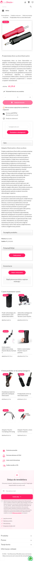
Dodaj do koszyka (17, 102)
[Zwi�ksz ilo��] (30, 97)
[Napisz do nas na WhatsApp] (30, 558)
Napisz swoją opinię (17, 272)
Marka (3, 238)
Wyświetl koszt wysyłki (12, 115)
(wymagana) (18, 507)
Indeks (3, 241)
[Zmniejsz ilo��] (5, 97)
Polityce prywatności (17, 513)
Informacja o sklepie (8, 549)
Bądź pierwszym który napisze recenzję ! (17, 280)
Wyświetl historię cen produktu (13, 91)
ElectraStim (9, 238)
